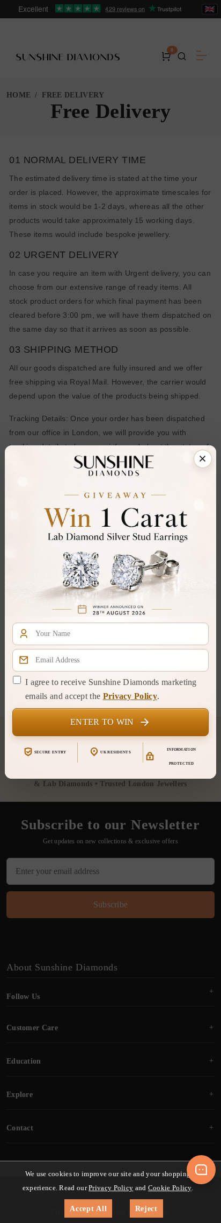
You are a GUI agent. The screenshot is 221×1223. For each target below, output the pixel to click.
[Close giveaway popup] (203, 459)
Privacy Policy (130, 696)
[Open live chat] (201, 1169)
